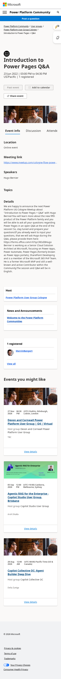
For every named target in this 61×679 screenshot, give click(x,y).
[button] (58, 12)
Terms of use (10, 653)
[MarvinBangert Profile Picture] (10, 352)
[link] (30, 421)
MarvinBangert (24, 350)
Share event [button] (16, 95)
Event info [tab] (12, 131)
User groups (36, 26)
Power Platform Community (30, 12)
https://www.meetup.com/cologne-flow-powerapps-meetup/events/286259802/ (30, 162)
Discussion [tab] (33, 131)
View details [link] (30, 452)
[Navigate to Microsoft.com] (11, 4)
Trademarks (9, 658)
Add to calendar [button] (40, 87)
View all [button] (11, 364)
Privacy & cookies (12, 648)
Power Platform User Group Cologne (20, 29)
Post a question (30, 18)
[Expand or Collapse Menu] (4, 12)
